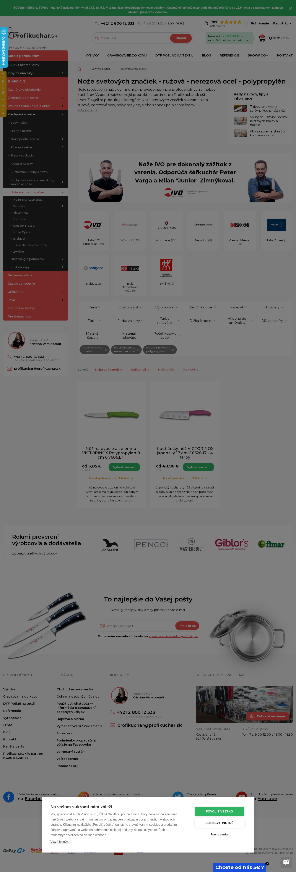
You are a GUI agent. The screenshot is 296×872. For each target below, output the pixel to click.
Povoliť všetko (219, 811)
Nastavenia (219, 834)
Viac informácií (59, 841)
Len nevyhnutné (219, 823)
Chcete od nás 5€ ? (239, 867)
